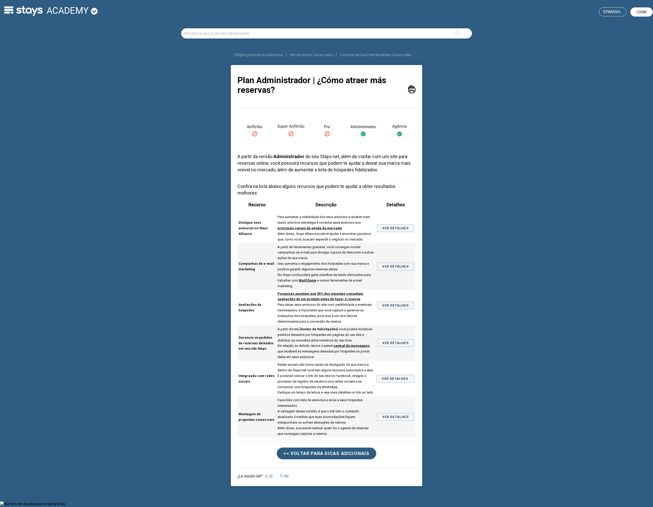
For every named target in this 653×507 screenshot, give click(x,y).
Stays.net (329, 156)
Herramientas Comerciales (311, 55)
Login (641, 12)
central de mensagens (351, 346)
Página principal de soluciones (259, 55)
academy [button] (68, 10)
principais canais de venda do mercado (310, 228)
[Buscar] (457, 33)
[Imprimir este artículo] (412, 88)
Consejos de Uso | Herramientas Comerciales (376, 55)
